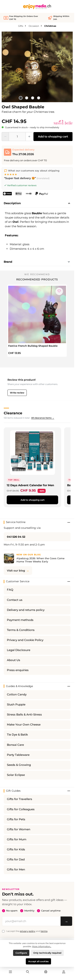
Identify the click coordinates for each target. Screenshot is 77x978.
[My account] (63, 972)
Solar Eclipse (16, 775)
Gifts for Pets (16, 819)
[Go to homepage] (37, 6)
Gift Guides (13, 790)
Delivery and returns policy (25, 610)
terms (44, 931)
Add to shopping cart (53, 136)
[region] (37, 67)
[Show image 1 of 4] (20, 97)
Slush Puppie (16, 704)
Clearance (13, 413)
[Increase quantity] (29, 136)
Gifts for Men (16, 869)
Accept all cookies (38, 961)
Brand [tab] (8, 261)
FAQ (10, 589)
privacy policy (27, 931)
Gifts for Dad (16, 859)
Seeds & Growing (19, 765)
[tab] (37, 203)
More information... (41, 946)
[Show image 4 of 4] (38, 97)
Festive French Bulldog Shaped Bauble (33, 345)
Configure (21, 952)
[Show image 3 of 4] (32, 97)
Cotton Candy (17, 694)
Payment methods (20, 620)
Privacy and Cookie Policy (25, 640)
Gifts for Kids (16, 849)
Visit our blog (16, 570)
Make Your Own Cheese (24, 724)
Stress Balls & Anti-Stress (24, 714)
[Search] (27, 972)
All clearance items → (42, 418)
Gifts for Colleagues (21, 809)
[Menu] (10, 972)
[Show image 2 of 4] (26, 97)
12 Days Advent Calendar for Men (30, 485)
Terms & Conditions (21, 630)
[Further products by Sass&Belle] (63, 122)
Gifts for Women (18, 829)
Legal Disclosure (18, 650)
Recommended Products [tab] (37, 279)
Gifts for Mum (16, 839)
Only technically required (47, 952)
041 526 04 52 (16, 536)
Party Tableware (18, 755)
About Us (13, 660)
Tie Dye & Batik (17, 734)
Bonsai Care (15, 745)
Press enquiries (18, 670)
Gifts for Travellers (19, 799)
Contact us (14, 600)
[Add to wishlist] (67, 36)
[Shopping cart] (45, 972)
